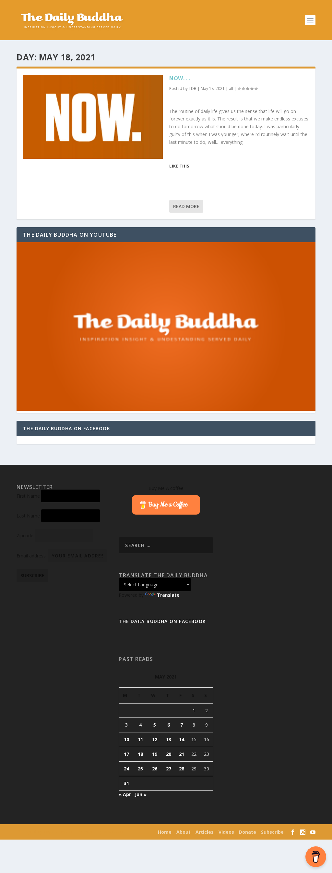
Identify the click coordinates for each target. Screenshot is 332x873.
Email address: (32, 556)
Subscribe (272, 832)
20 (168, 754)
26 (154, 769)
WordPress (114, 832)
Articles (205, 832)
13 (168, 739)
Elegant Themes (58, 832)
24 (126, 769)
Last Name (28, 516)
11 (140, 739)
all (231, 88)
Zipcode (25, 535)
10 (126, 739)
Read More (186, 206)
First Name (28, 496)
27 (168, 769)
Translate (168, 595)
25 (140, 769)
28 (181, 769)
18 (140, 754)
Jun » (141, 794)
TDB (192, 88)
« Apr (125, 794)
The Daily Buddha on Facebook (66, 428)
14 (181, 739)
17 (126, 754)
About (183, 832)
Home (165, 832)
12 (154, 739)
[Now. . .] (93, 117)
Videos (226, 832)
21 (181, 754)
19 (154, 754)
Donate (247, 832)
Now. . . (179, 78)
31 (126, 783)
